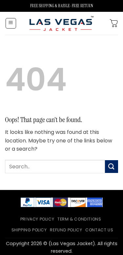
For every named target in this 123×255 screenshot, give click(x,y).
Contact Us (99, 230)
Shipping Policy (29, 230)
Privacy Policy (37, 219)
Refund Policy (66, 230)
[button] (11, 23)
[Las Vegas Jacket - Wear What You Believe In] (62, 23)
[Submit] (111, 166)
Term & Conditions (79, 219)
